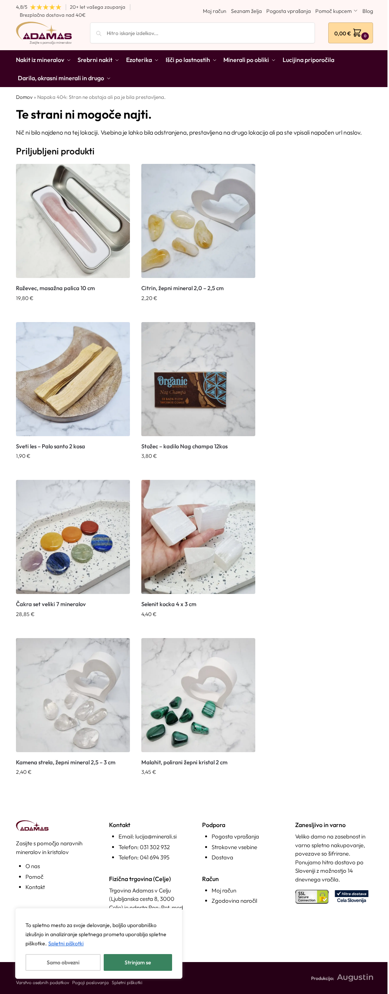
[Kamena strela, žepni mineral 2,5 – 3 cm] (73, 695)
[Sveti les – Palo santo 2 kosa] (73, 379)
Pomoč (34, 876)
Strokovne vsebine (234, 847)
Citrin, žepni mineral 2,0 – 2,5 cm (182, 288)
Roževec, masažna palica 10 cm (55, 288)
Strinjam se (138, 962)
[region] (98, 943)
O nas (32, 866)
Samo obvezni (63, 962)
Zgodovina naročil (234, 900)
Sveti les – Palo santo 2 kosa (50, 446)
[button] (350, 32)
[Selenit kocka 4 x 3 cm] (198, 537)
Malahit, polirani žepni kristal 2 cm (184, 762)
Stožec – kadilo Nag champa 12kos (184, 446)
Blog (367, 11)
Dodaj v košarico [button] (73, 314)
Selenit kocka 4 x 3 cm (168, 604)
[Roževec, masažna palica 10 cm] (73, 221)
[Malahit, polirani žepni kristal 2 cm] (198, 695)
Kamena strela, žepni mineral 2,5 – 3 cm (65, 762)
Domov (24, 97)
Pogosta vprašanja (288, 11)
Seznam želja (246, 11)
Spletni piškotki (66, 943)
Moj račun (214, 11)
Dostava (222, 857)
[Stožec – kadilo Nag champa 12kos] (198, 379)
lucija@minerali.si (156, 836)
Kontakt (35, 887)
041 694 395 (154, 857)
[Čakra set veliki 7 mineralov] (73, 537)
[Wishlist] (118, 175)
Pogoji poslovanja (90, 982)
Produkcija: (322, 978)
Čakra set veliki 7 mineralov (51, 604)
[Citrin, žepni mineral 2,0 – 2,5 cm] (198, 221)
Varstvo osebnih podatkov (42, 982)
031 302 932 (155, 847)
